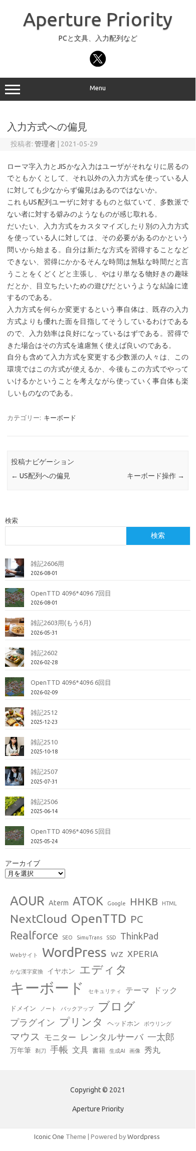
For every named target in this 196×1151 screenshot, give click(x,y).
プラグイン (32, 1022)
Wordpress (143, 1136)
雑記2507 (44, 771)
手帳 (59, 1049)
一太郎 (160, 1037)
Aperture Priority (97, 19)
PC (136, 919)
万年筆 (20, 1050)
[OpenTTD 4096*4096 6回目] (14, 690)
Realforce (34, 935)
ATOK (88, 900)
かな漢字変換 (26, 972)
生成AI (117, 1051)
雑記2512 (44, 712)
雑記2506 (44, 801)
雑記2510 (44, 741)
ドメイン (23, 1008)
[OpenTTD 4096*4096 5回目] (14, 839)
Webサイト (24, 955)
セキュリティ (104, 991)
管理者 (45, 144)
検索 (11, 520)
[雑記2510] (14, 750)
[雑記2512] (14, 720)
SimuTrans (89, 937)
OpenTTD (98, 918)
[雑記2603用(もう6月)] (14, 631)
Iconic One (49, 1136)
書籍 (98, 1050)
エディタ (103, 969)
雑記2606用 (47, 563)
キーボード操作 (155, 476)
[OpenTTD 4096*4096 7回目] (14, 601)
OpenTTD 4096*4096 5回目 (71, 831)
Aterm (59, 903)
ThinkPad (139, 936)
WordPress (74, 952)
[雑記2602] (14, 661)
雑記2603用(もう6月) (61, 622)
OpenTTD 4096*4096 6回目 (71, 682)
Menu (98, 88)
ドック (165, 990)
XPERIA (142, 953)
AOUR (27, 901)
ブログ (116, 1006)
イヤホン (61, 971)
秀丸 (152, 1049)
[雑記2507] (14, 780)
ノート (48, 1009)
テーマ (137, 990)
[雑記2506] (14, 810)
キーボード (60, 417)
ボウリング (157, 1024)
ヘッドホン (123, 1023)
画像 (134, 1051)
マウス (25, 1036)
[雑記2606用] (14, 572)
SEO (67, 937)
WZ (117, 953)
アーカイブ (22, 863)
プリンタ (81, 1022)
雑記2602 (44, 652)
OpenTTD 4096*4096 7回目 (71, 593)
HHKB (144, 901)
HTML (169, 903)
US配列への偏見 (40, 476)
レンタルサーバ (111, 1037)
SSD (111, 937)
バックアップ (77, 1009)
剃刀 (40, 1051)
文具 (80, 1049)
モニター (60, 1037)
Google (116, 903)
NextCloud (38, 918)
